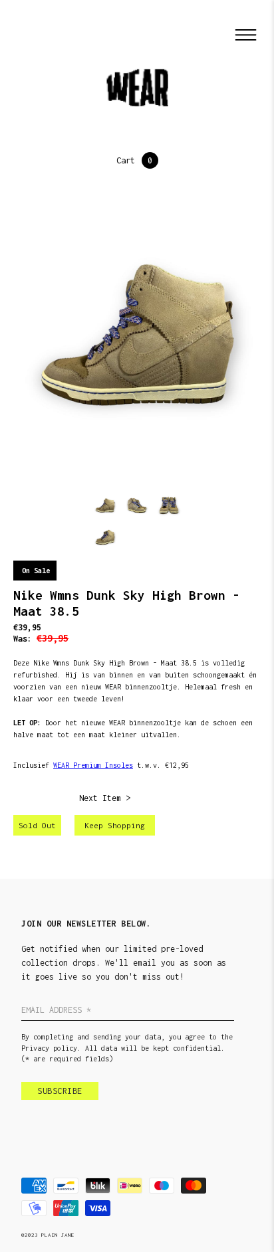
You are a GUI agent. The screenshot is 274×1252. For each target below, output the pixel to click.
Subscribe (59, 1091)
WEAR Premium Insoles (93, 765)
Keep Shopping (114, 825)
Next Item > (104, 798)
